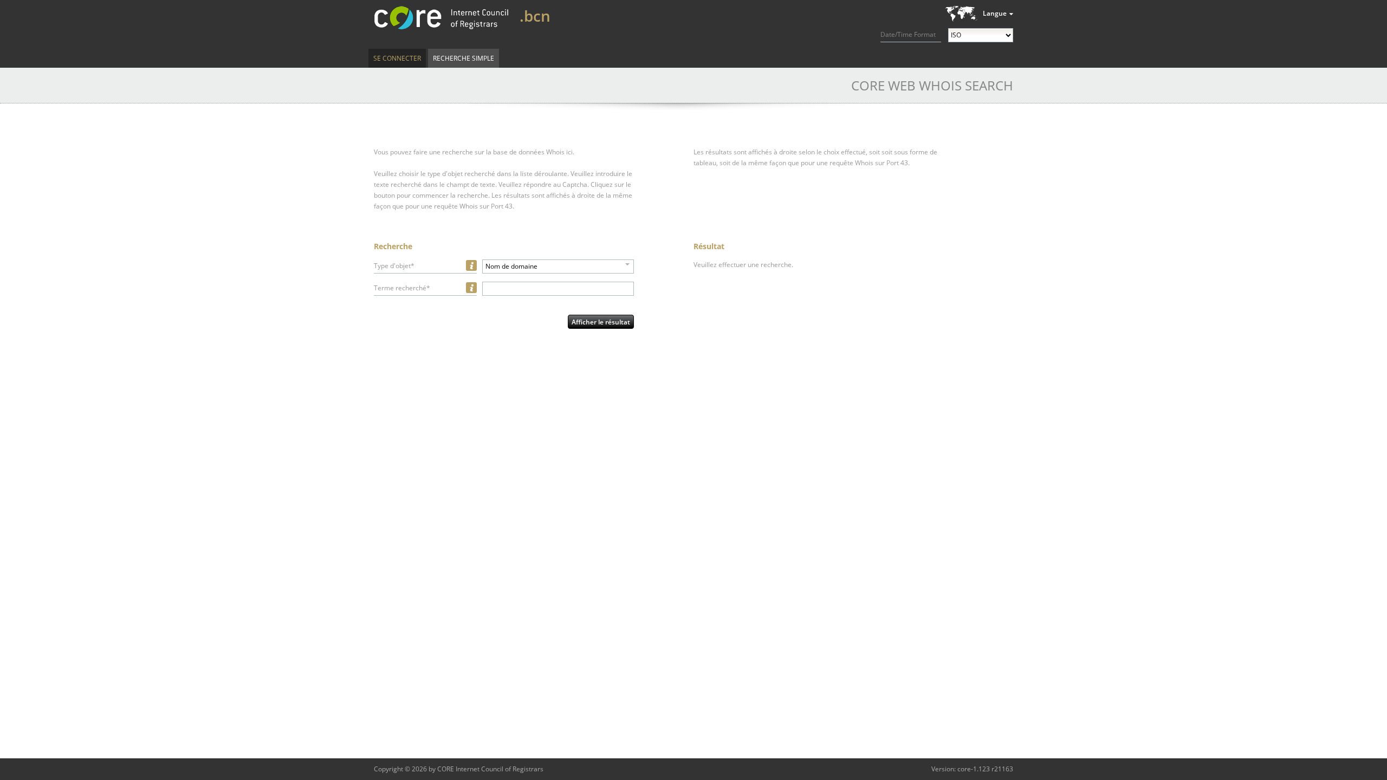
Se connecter (397, 58)
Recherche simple (463, 58)
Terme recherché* (402, 287)
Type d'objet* (394, 265)
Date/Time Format (908, 34)
